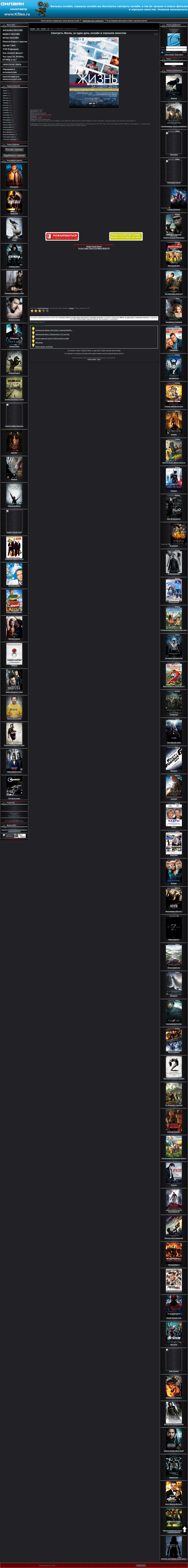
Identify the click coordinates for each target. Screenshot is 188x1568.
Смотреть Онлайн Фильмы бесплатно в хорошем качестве (14, 830)
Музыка (5, 98)
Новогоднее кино (8, 137)
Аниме (5, 90)
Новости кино (7, 124)
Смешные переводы (9, 139)
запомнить (166, 52)
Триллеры (6, 115)
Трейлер (5, 103)
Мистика (5, 100)
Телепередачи (7, 129)
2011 (38, 28)
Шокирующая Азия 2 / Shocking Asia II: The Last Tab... (52, 334)
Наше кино (6, 117)
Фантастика (6, 122)
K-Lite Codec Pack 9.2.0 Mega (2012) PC (94, 248)
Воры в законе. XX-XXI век (44, 346)
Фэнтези (5, 105)
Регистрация (92, 359)
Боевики (5, 107)
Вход (98, 359)
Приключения (7, 127)
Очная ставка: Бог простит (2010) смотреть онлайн (52, 338)
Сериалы (6, 112)
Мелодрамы (7, 120)
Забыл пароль (169, 54)
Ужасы (5, 93)
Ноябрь (43, 28)
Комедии (5, 110)
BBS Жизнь (39, 342)
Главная (32, 28)
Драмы (5, 95)
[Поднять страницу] (184, 1529)
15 (48, 28)
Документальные (8, 134)
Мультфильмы (7, 132)
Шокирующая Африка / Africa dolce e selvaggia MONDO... (54, 330)
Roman (71, 308)
